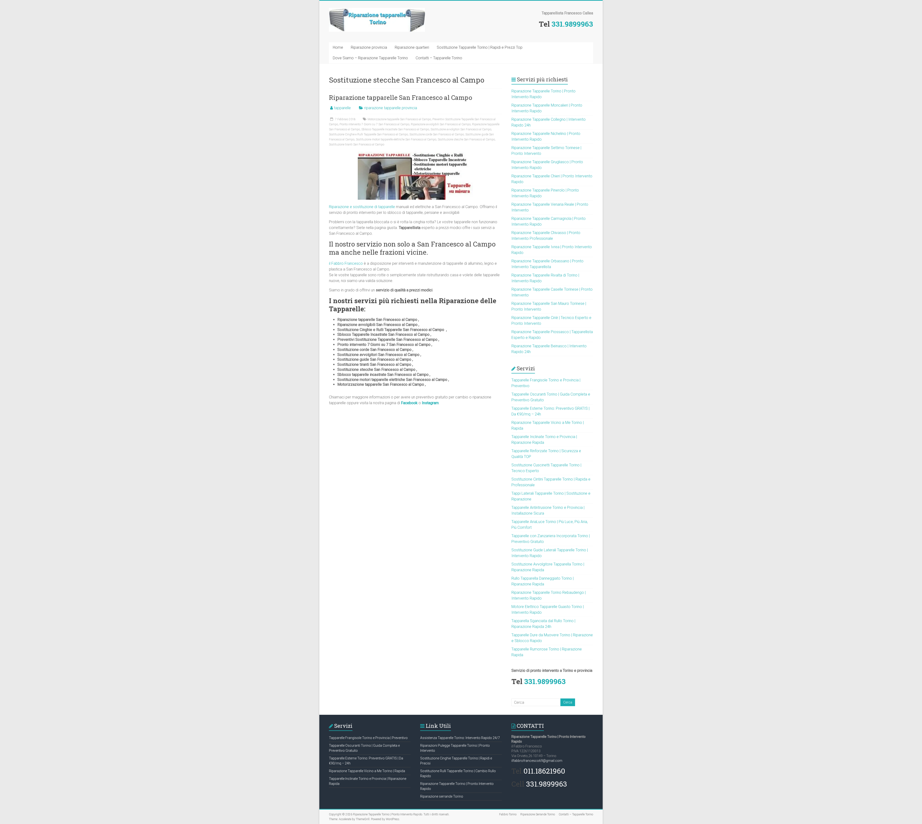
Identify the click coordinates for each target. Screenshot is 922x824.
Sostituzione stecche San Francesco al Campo (466, 139)
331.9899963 (572, 24)
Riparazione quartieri (412, 47)
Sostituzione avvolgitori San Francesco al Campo (461, 129)
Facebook (409, 403)
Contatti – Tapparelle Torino (439, 58)
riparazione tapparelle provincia (390, 108)
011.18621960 (544, 771)
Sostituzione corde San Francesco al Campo (436, 134)
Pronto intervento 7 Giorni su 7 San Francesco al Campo (374, 124)
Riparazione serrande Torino (441, 796)
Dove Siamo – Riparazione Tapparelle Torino (370, 58)
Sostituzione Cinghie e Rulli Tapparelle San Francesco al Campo (368, 134)
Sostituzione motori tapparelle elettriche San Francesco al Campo (396, 139)
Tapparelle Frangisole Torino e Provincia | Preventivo (368, 738)
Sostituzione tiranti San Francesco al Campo (356, 144)
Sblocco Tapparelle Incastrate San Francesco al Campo (395, 129)
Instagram (430, 403)
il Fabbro (337, 263)
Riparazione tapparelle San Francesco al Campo (400, 97)
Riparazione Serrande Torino (537, 814)
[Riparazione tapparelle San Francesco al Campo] (415, 154)
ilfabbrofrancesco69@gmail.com (536, 761)
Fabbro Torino (507, 814)
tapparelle (342, 108)
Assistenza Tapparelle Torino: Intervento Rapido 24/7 (460, 738)
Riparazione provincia (369, 47)
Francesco (354, 263)
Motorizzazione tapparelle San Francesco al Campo (399, 119)
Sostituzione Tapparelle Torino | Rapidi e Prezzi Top (479, 47)
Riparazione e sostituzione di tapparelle (362, 206)
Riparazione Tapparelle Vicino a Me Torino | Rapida (367, 771)
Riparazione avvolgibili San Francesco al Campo (441, 124)
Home (338, 47)
